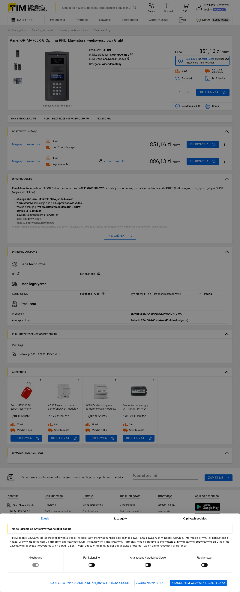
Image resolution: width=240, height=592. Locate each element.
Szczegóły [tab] (120, 518)
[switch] (91, 565)
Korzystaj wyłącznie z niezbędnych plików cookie (90, 583)
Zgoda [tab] (45, 518)
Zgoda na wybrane (150, 583)
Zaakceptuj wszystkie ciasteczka (198, 583)
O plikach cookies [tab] (195, 518)
